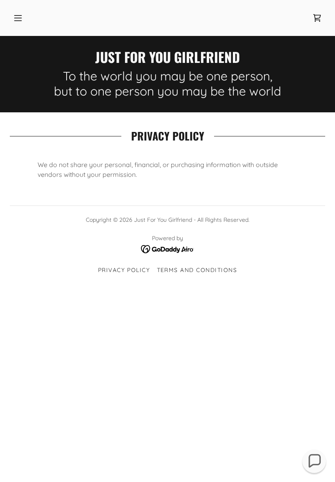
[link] (317, 18)
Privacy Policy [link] (124, 270)
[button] (18, 18)
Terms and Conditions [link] (197, 270)
